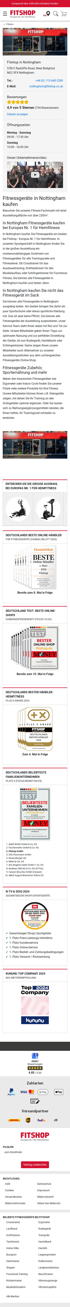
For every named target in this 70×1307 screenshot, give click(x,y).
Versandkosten (13, 1196)
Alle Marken (12, 1296)
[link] (11, 1092)
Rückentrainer (14, 1280)
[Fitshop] (23, 13)
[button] (5, 445)
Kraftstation (13, 1235)
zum (13, 1152)
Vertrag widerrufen (35, 1164)
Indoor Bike (12, 1248)
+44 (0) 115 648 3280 (49, 80)
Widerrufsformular (15, 1203)
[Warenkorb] (65, 14)
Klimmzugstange (47, 1280)
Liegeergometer (47, 1254)
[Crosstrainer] (18, 508)
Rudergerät (44, 1228)
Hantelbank (44, 1241)
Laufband (11, 1228)
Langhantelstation (48, 1267)
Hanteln (42, 1248)
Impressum (43, 1190)
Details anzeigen (17, 114)
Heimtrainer (12, 1261)
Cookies (9, 1190)
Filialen (9, 24)
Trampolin (44, 1235)
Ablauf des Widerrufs (48, 1203)
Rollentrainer (45, 1261)
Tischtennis (12, 1241)
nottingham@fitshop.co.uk (46, 86)
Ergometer (44, 1222)
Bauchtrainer (45, 1274)
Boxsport (11, 1254)
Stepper (10, 1267)
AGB (7, 1183)
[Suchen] (55, 14)
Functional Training (17, 1274)
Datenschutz (44, 1183)
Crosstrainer (13, 1222)
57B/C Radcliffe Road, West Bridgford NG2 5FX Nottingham (31, 70)
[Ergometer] (48, 508)
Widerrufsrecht (45, 1196)
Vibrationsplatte (47, 1287)
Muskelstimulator (16, 1287)
